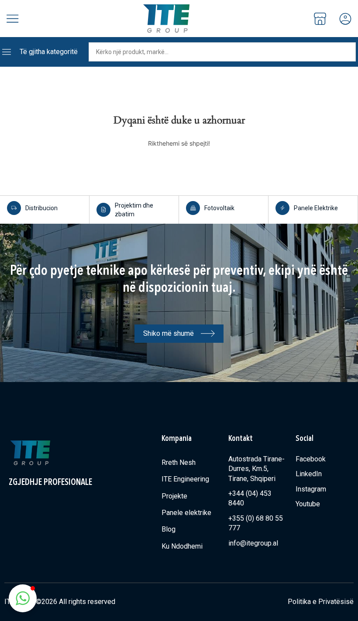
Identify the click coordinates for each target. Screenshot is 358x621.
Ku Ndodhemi (182, 546)
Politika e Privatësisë (321, 601)
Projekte (174, 496)
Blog (169, 529)
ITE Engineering (185, 479)
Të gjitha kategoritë (49, 52)
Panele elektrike (186, 512)
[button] (23, 598)
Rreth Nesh (179, 462)
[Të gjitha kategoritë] (6, 51)
